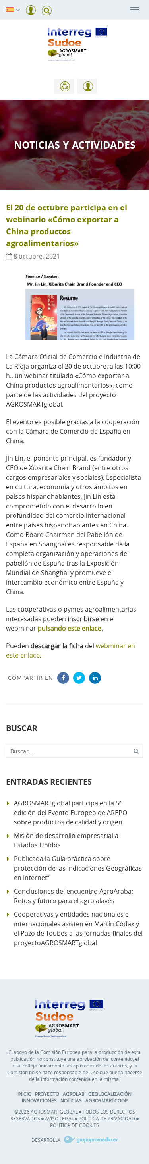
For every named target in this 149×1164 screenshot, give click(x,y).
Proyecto (47, 1094)
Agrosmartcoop (106, 1100)
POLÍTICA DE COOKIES (74, 1125)
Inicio (24, 1094)
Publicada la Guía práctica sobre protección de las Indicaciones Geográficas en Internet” (78, 868)
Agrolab (74, 1094)
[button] (10, 9)
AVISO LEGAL (59, 1118)
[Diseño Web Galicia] (90, 1140)
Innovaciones (39, 1100)
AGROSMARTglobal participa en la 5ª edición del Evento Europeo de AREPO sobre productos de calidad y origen (70, 812)
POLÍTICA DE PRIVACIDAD (107, 1118)
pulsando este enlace (69, 628)
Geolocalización (110, 1094)
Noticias (71, 1100)
